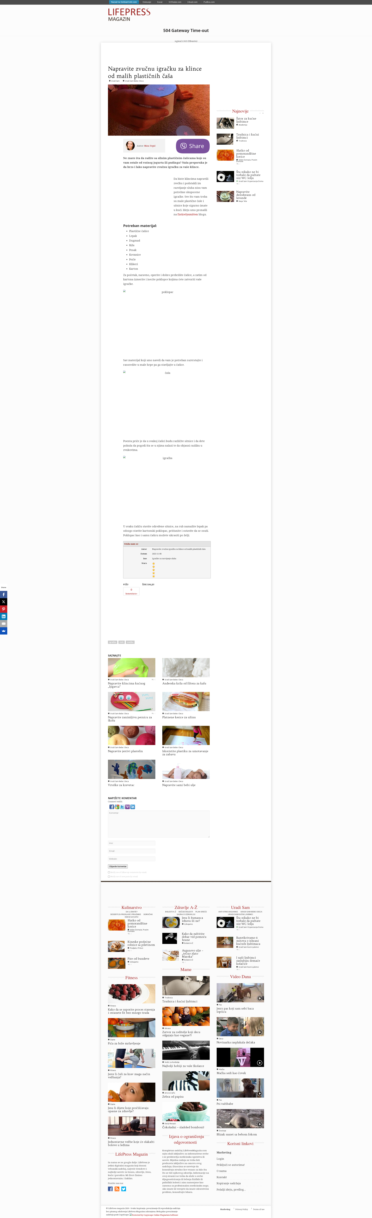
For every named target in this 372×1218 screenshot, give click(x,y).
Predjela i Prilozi (136, 948)
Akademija (243, 125)
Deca (221, 1039)
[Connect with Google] (117, 806)
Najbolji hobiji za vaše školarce (183, 1066)
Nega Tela (243, 201)
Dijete (112, 1040)
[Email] (3, 623)
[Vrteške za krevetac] (131, 769)
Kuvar (160, 2)
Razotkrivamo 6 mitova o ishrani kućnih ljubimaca (248, 941)
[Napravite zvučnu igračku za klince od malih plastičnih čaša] (159, 110)
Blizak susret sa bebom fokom (237, 1134)
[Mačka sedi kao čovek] (240, 1057)
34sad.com (192, 2)
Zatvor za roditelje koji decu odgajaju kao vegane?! (181, 1033)
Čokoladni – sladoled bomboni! (183, 1127)
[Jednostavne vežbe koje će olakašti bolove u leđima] (131, 1125)
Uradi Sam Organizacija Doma (251, 181)
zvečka (130, 642)
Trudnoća (243, 141)
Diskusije (147, 2)
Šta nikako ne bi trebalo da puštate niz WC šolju (248, 175)
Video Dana (240, 976)
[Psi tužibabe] (240, 1087)
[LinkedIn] (3, 616)
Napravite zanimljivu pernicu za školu (130, 719)
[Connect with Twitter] (122, 806)
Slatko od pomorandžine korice (246, 153)
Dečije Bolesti (186, 912)
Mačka (221, 1069)
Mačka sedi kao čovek (231, 1073)
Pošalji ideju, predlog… (231, 1189)
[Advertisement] (145, 615)
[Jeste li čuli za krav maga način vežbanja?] (131, 1058)
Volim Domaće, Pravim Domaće (246, 160)
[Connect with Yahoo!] (127, 806)
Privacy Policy (241, 1209)
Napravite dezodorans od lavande (245, 195)
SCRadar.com (175, 2)
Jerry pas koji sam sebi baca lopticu (235, 1010)
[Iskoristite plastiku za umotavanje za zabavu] (186, 735)
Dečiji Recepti (170, 1124)
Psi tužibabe (225, 1103)
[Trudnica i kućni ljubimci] (186, 985)
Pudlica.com (209, 2)
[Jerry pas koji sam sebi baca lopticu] (240, 992)
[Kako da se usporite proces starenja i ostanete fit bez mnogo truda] (131, 993)
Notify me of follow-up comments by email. (128, 872)
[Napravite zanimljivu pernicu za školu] (131, 701)
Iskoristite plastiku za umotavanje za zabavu (185, 752)
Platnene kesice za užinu (179, 717)
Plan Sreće (201, 912)
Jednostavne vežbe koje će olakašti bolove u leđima (131, 1143)
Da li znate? (131, 912)
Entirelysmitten (188, 214)
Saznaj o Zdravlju (186, 914)
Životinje (222, 1131)
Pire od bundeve (138, 958)
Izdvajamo (134, 962)
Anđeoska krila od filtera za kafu (184, 683)
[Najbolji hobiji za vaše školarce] (186, 1049)
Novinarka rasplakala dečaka (236, 1042)
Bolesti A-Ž (170, 912)
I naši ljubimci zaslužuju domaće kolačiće (248, 960)
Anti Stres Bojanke (228, 912)
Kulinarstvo (131, 907)
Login (220, 1158)
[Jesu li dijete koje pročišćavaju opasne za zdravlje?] (131, 1091)
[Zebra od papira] (186, 1080)
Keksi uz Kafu (131, 917)
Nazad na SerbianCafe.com (124, 2)
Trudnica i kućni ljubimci (247, 136)
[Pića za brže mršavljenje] (131, 1027)
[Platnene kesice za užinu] (186, 701)
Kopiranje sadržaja (229, 1183)
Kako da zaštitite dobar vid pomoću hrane (194, 937)
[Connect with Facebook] (112, 806)
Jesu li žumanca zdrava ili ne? (192, 919)
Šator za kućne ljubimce (246, 120)
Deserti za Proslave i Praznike (125, 914)
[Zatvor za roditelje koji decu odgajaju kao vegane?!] (186, 1016)
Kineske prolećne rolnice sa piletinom (141, 943)
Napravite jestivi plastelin (125, 751)
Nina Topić (149, 145)
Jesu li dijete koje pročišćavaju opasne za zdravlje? (128, 1109)
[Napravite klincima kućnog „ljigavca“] (131, 667)
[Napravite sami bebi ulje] (186, 769)
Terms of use (258, 1209)
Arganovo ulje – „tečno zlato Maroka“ (192, 953)
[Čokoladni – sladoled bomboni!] (186, 1111)
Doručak (148, 914)
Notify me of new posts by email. (124, 876)
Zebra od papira (173, 1096)
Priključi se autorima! (231, 1165)
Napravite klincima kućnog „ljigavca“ (126, 685)
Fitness (131, 977)
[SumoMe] (3, 631)
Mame (186, 969)
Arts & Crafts (170, 1093)
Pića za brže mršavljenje (124, 1043)
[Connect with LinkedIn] (132, 806)
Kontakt (222, 1177)
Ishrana (168, 1028)
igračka (112, 642)
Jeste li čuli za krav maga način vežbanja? (129, 1075)
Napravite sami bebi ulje (178, 785)
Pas (220, 1005)
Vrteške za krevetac (121, 785)
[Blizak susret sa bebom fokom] (240, 1118)
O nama (222, 1171)
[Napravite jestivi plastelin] (131, 735)
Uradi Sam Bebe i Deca (134, 81)
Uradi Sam (115, 81)
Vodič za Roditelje (172, 1062)
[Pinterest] (3, 609)
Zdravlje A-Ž (186, 907)
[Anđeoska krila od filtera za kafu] (186, 667)
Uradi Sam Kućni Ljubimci (240, 914)
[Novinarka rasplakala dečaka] (240, 1026)
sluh (122, 642)
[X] (3, 601)
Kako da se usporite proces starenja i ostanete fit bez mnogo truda (131, 1011)
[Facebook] (3, 594)
